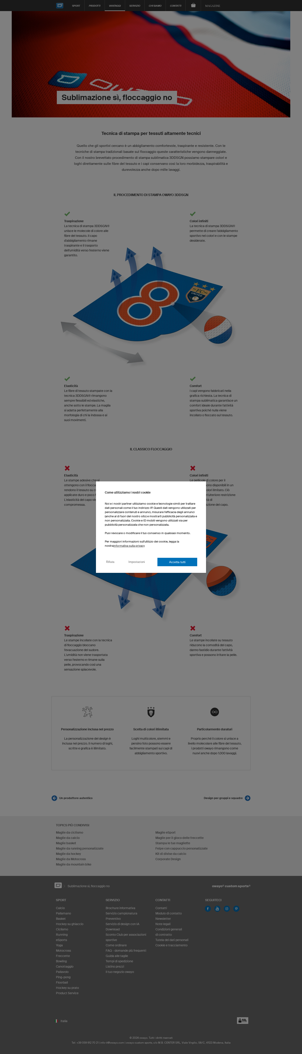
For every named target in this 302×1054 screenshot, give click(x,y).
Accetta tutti (177, 562)
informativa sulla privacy (129, 545)
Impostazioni (136, 562)
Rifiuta (110, 562)
